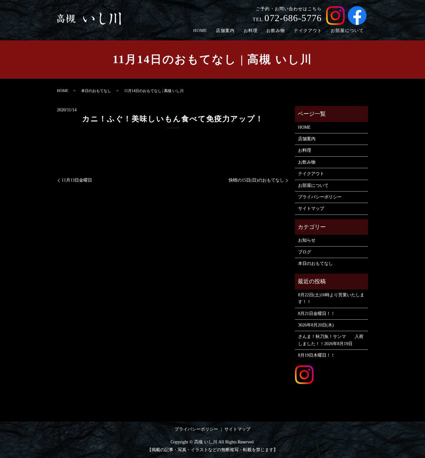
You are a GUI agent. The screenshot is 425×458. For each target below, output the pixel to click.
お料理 (251, 30)
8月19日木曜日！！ (316, 355)
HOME (200, 30)
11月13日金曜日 (77, 180)
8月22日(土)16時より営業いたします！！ (331, 298)
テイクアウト (308, 30)
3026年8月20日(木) (316, 325)
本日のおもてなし (96, 91)
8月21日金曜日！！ (316, 313)
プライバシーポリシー (320, 197)
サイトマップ (311, 208)
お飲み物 (275, 30)
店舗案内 (225, 30)
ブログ (304, 252)
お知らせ (306, 240)
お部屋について (347, 30)
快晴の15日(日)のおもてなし (256, 180)
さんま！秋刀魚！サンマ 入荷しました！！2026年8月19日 (330, 340)
